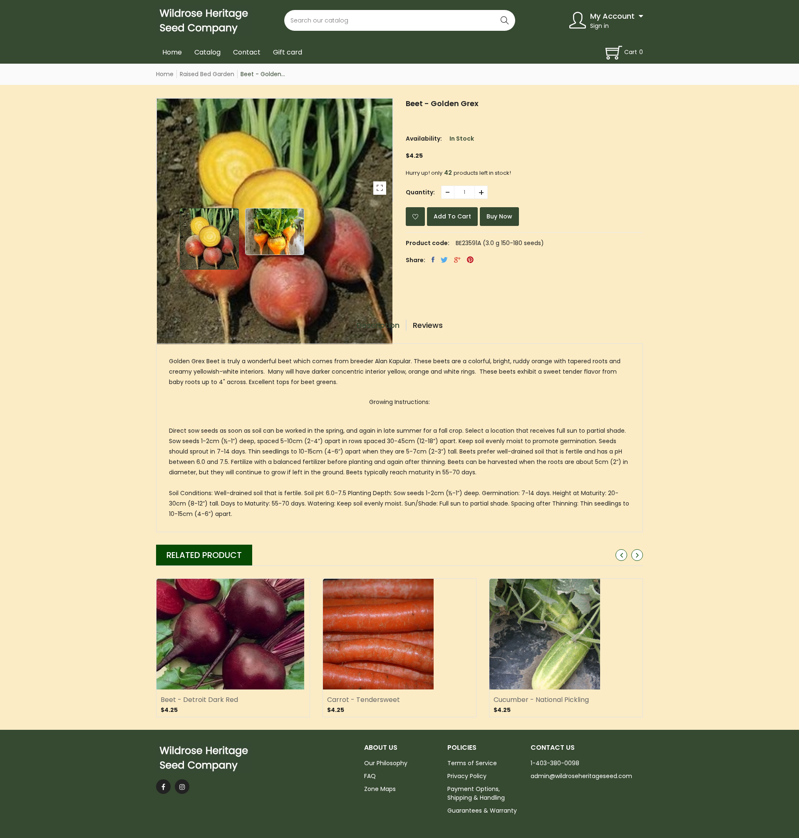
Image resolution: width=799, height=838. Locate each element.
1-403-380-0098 (555, 763)
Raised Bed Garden (207, 74)
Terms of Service (472, 763)
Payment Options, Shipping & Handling (476, 793)
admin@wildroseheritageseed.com (581, 776)
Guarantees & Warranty (482, 810)
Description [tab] (378, 325)
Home (172, 52)
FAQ (370, 776)
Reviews (428, 325)
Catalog (207, 52)
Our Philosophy (385, 763)
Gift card (287, 52)
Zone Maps (380, 789)
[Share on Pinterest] (470, 259)
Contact (247, 52)
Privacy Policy (466, 776)
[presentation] (621, 555)
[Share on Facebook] (433, 259)
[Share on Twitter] (444, 259)
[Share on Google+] (457, 259)
